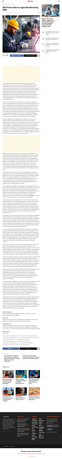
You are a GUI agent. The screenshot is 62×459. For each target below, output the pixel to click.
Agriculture (34, 418)
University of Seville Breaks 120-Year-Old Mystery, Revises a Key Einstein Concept (52, 33)
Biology (33, 425)
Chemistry (34, 433)
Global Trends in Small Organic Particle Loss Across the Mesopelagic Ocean (23, 420)
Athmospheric (35, 423)
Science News (7, 4)
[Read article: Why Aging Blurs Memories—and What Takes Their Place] (21, 391)
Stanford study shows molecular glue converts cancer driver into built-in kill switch (23, 430)
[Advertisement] (21, 61)
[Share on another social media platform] (38, 55)
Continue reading (31, 456)
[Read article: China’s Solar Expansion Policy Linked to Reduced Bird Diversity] (34, 391)
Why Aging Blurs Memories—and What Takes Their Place (20, 398)
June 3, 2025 (5, 12)
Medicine (41, 422)
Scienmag (6, 446)
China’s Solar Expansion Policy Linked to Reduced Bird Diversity (34, 398)
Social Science (13, 4)
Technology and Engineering (41, 436)
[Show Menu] (3, 1)
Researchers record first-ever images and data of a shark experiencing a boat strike (52, 44)
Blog (33, 428)
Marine (40, 418)
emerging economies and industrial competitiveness (29, 337)
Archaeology (34, 422)
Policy (40, 425)
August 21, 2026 (5, 385)
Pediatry (40, 423)
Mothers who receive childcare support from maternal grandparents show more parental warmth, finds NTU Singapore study (48, 22)
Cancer (33, 432)
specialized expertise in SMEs (9, 344)
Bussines (34, 430)
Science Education (41, 430)
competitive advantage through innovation (29, 335)
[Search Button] (58, 1)
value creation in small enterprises (22, 344)
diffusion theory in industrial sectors (10, 337)
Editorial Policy (33, 439)
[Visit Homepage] (31, 1)
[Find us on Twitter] (4, 432)
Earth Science (34, 436)
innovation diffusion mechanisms (9, 341)
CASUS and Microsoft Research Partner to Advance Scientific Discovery (23, 435)
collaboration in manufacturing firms (12, 335)
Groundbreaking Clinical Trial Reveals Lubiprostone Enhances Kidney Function (52, 51)
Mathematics (41, 420)
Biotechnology (35, 427)
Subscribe (50, 429)
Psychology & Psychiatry (41, 428)
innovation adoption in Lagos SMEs (23, 339)
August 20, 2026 (31, 401)
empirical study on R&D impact (9, 339)
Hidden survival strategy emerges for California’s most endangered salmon (23, 425)
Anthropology (34, 420)
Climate (33, 435)
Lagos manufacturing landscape (23, 341)
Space (40, 434)
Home (3, 4)
